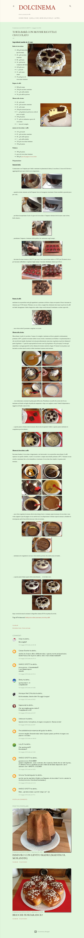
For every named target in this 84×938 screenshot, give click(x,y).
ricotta (44, 617)
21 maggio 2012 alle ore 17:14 (27, 795)
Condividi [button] (15, 625)
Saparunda (22, 705)
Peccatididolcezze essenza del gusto (32, 730)
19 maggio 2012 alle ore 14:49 (27, 783)
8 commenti (23, 862)
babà (27, 617)
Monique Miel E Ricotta (27, 693)
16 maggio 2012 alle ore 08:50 (27, 738)
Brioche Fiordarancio (27, 914)
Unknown (22, 719)
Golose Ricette (24, 651)
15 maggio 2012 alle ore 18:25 (27, 699)
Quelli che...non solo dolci (41, 18)
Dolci (19, 628)
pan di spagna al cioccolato (29, 156)
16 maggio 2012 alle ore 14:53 (27, 752)
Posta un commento (19, 799)
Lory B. (21, 744)
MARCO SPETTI (24, 664)
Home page (23, 18)
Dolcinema (37, 8)
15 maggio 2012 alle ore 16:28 (27, 687)
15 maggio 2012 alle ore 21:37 (27, 725)
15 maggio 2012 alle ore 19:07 (27, 713)
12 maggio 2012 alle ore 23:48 (27, 645)
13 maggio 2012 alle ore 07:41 (27, 658)
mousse (38, 617)
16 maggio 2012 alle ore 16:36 (27, 769)
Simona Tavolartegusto (27, 775)
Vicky (20, 639)
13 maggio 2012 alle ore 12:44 (27, 674)
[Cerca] (70, 6)
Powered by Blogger (44, 931)
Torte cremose (26, 628)
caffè (48, 617)
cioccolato (32, 617)
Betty (21, 680)
